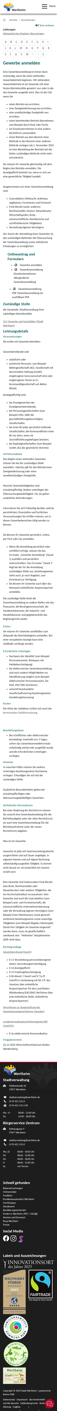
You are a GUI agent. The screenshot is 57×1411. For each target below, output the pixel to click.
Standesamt (9, 1206)
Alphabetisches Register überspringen (23, 33)
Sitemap (7, 1407)
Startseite (13, 20)
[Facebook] (6, 1238)
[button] (47, 6)
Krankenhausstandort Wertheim (18, 1199)
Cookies (16, 1407)
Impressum (22, 1400)
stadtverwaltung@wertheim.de (24, 1097)
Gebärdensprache (29, 1403)
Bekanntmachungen (13, 1188)
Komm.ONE (8, 1394)
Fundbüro (7, 1195)
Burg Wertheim (10, 1221)
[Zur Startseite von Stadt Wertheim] (14, 6)
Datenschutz (9, 1400)
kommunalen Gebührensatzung (20, 712)
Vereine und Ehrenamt (14, 1217)
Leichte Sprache (11, 1403)
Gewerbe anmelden (31, 265)
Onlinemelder (10, 1192)
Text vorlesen (46, 25)
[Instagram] (13, 1238)
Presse (6, 1225)
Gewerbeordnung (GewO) (17, 952)
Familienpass (9, 1203)
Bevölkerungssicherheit (14, 1210)
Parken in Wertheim (20, 1214)
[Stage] (21, 1239)
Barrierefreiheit (37, 1400)
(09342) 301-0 (17, 1101)
